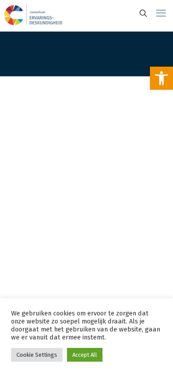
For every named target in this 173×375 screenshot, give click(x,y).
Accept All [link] (84, 354)
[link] (161, 78)
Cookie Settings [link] (36, 354)
